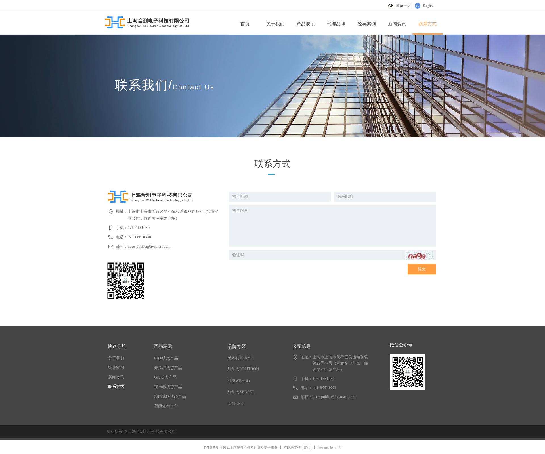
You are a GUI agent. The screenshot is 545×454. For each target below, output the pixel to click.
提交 (422, 269)
